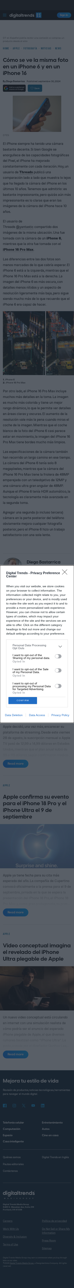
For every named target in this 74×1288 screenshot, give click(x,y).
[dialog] (37, 644)
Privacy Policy (60, 715)
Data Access (37, 715)
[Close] (66, 573)
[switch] (58, 656)
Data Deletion (14, 715)
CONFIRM (23, 700)
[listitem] (37, 647)
